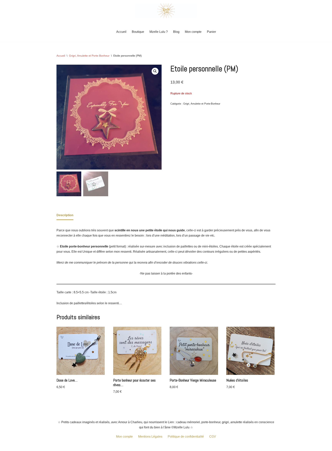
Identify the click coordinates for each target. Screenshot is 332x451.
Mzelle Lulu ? (158, 31)
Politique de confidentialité (186, 436)
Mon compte (193, 31)
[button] (155, 71)
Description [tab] (64, 215)
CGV (212, 436)
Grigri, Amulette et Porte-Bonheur (89, 55)
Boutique (138, 31)
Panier (211, 31)
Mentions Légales (150, 436)
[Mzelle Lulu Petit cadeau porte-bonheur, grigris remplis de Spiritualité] (166, 10)
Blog (176, 31)
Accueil (121, 31)
